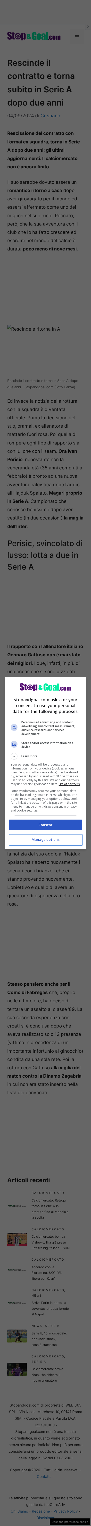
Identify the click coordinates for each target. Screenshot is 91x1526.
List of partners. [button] (69, 784)
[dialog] (46, 763)
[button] (46, 756)
